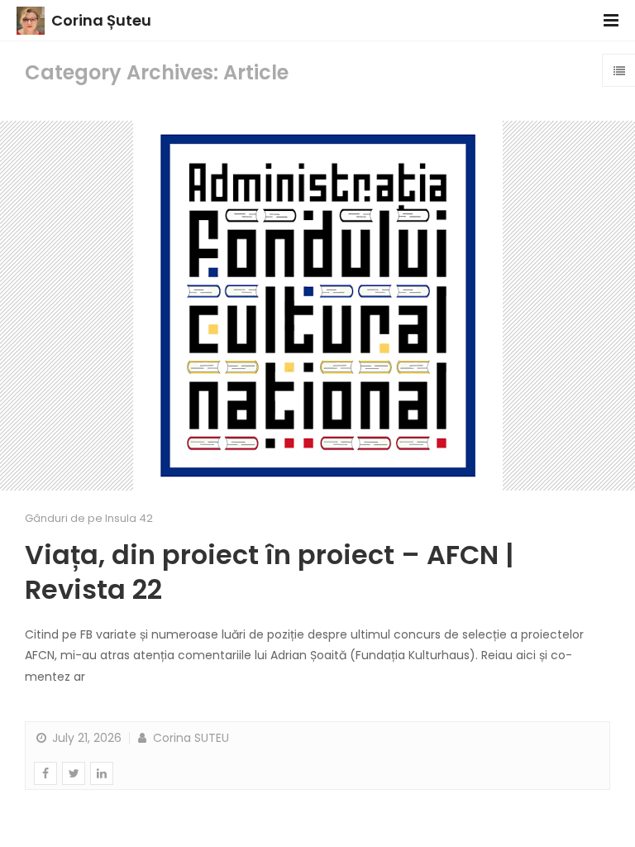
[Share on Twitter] (73, 773)
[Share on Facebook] (45, 773)
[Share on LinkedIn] (101, 773)
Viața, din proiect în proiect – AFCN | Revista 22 (269, 572)
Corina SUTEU (189, 738)
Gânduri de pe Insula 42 (89, 518)
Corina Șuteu (101, 20)
